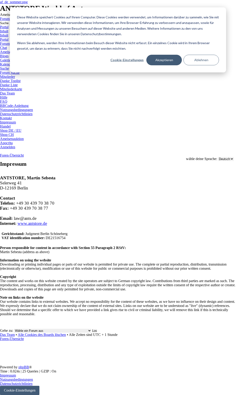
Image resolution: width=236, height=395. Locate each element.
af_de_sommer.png (14, 2)
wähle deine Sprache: (201, 159)
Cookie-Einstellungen (127, 60)
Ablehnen (201, 60)
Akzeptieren (164, 60)
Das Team (7, 335)
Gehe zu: (6, 330)
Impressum (8, 375)
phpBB (23, 367)
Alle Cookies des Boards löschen (42, 335)
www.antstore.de (32, 223)
